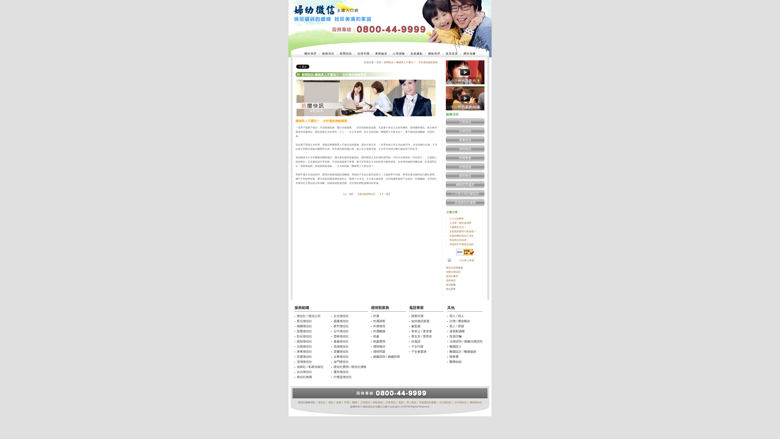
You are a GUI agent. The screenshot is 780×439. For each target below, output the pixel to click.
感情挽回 (465, 149)
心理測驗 (399, 53)
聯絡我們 (434, 53)
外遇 (346, 402)
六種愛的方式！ (457, 227)
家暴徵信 (465, 140)
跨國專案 (465, 158)
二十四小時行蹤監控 (465, 193)
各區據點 (417, 53)
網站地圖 (470, 53)
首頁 (378, 62)
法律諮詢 (465, 131)
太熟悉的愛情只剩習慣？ (462, 231)
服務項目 (328, 53)
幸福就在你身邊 (457, 240)
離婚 (354, 402)
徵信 (448, 284)
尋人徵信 (411, 402)
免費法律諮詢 (453, 272)
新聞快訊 (346, 53)
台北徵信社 (445, 402)
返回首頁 (452, 53)
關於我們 (310, 53)
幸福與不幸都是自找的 (461, 244)
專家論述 (381, 53)
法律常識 (364, 53)
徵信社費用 (452, 276)
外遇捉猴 (465, 166)
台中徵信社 (461, 402)
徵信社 (449, 267)
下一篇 (385, 194)
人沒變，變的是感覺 (460, 223)
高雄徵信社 (476, 402)
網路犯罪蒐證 (465, 184)
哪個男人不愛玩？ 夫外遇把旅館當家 (417, 62)
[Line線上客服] (465, 260)
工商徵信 (465, 122)
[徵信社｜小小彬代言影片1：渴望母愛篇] (465, 85)
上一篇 (348, 194)
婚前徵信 (465, 175)
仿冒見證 (390, 402)
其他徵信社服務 (465, 202)
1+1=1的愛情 (456, 218)
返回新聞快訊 (366, 194)
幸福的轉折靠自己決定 (461, 235)
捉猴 (338, 402)
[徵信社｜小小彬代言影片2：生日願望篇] (465, 111)
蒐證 (401, 402)
